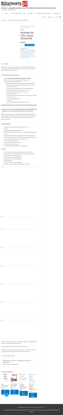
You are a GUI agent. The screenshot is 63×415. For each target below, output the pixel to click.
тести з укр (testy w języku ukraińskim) (43, 13)
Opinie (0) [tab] (6, 63)
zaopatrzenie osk (27, 57)
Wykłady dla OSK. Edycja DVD (28, 52)
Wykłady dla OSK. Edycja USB (26, 55)
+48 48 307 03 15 (33, 407)
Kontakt (44, 17)
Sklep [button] (7, 13)
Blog (24, 13)
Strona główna (23, 26)
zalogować (9, 364)
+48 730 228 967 (41, 407)
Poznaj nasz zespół (57, 13)
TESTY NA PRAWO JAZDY (16, 13)
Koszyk (55, 17)
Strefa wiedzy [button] (30, 13)
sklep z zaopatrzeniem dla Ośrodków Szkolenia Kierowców (28, 8)
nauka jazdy (25, 51)
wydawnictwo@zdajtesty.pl (23, 407)
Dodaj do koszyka (29, 45)
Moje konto (50, 17)
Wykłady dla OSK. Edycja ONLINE (26, 54)
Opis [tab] (2, 63)
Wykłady (28, 26)
